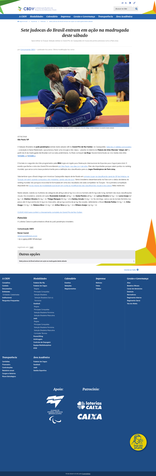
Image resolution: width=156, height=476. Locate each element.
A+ (123, 3)
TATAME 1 (21, 156)
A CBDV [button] (23, 17)
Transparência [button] (105, 17)
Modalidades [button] (36, 17)
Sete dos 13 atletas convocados (118, 147)
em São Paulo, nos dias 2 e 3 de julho (73, 166)
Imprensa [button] (65, 17)
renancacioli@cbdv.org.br (27, 236)
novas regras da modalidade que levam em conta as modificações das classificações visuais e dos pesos (70, 186)
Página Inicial (23, 21)
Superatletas (86, 474)
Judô (31, 247)
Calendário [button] (52, 17)
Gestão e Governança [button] (84, 17)
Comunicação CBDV (27, 50)
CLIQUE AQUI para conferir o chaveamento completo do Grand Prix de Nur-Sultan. (50, 212)
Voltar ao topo (130, 270)
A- (126, 3)
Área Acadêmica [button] (124, 17)
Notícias (43, 21)
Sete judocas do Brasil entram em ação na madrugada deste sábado (43, 261)
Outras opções (29, 254)
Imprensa (34, 21)
